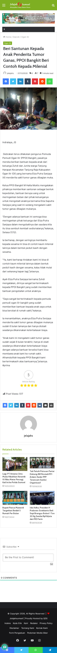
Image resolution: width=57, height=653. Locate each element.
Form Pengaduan (17, 633)
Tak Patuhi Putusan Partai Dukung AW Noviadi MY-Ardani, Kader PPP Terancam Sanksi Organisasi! (42, 477)
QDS (45, 618)
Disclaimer (14, 628)
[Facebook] (6, 81)
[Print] (51, 405)
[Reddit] (42, 81)
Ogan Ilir (25, 37)
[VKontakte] (39, 405)
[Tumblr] (28, 81)
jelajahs (10, 73)
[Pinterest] (35, 81)
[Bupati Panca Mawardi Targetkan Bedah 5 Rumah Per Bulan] (14, 498)
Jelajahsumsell (16, 618)
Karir (26, 623)
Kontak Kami (42, 628)
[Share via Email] (45, 405)
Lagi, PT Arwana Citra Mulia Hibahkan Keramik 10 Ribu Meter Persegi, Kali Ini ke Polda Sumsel (14, 478)
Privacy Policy (46, 623)
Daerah (16, 37)
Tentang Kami (27, 628)
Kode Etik (17, 623)
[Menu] (3, 6)
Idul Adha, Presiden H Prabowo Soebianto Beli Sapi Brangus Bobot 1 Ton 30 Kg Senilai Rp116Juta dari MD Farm (42, 513)
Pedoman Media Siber (37, 633)
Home (8, 37)
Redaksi (34, 623)
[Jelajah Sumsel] (20, 5)
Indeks (8, 623)
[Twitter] (13, 81)
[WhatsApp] (50, 81)
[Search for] (53, 6)
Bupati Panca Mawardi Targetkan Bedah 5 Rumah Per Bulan (13, 510)
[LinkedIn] (20, 81)
